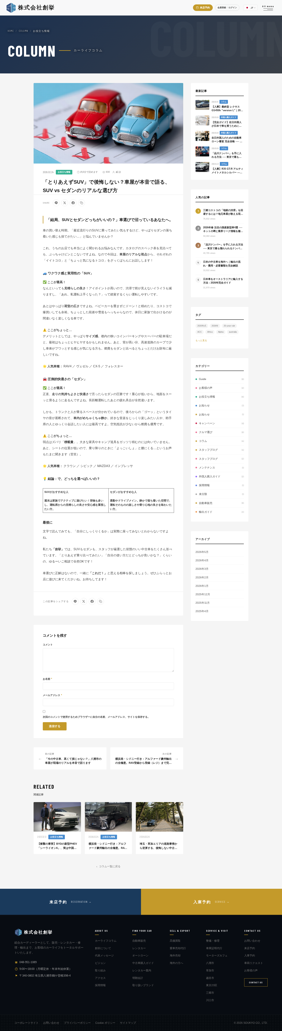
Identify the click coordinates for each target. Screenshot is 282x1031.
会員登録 (222, 7)
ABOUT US (101, 930)
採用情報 (100, 985)
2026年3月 (202, 568)
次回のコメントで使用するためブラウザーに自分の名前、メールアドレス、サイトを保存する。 (96, 716)
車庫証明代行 (214, 948)
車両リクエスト (253, 962)
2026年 (215, 326)
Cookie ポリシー (105, 1022)
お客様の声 (251, 970)
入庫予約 (249, 955)
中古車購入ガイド (143, 962)
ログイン (232, 7)
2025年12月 (202, 594)
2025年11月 (202, 602)
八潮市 (210, 962)
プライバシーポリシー (77, 1022)
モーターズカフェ (217, 955)
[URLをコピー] (81, 202)
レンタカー (139, 948)
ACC (199, 332)
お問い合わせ (252, 940)
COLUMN (23, 30)
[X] (64, 202)
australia (233, 332)
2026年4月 (202, 560)
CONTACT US (252, 930)
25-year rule (229, 326)
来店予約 (249, 948)
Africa (210, 332)
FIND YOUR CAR (142, 930)
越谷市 (210, 977)
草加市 (210, 970)
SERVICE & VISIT (217, 930)
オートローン (140, 955)
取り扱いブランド (143, 985)
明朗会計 (137, 977)
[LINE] (56, 202)
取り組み (100, 970)
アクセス (100, 977)
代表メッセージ (104, 955)
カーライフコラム (105, 940)
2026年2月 (202, 577)
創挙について (103, 948)
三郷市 (210, 992)
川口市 (210, 1000)
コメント (48, 644)
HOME (11, 30)
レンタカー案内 (141, 970)
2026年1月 (202, 585)
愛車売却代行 (178, 948)
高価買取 (175, 940)
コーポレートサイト (26, 1022)
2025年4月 (202, 611)
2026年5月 (202, 551)
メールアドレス (52, 695)
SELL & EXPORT (180, 930)
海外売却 (175, 955)
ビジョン (100, 962)
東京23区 (211, 985)
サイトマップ (128, 1022)
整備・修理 (212, 940)
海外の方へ (176, 962)
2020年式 (201, 326)
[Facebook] (73, 202)
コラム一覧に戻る (109, 866)
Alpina (220, 332)
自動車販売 (139, 940)
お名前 (47, 678)
